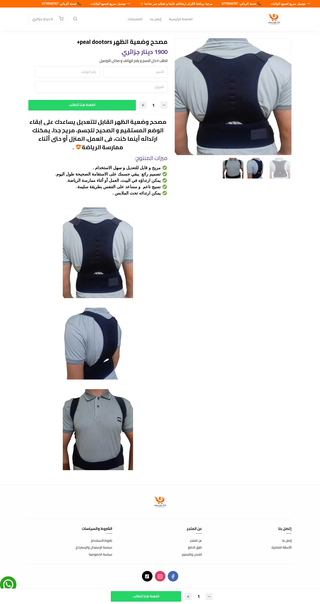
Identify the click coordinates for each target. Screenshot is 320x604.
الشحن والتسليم (192, 554)
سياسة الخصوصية (100, 554)
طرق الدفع (195, 547)
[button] (75, 19)
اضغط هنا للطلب (82, 104)
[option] (233, 96)
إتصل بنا (155, 19)
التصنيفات (135, 19)
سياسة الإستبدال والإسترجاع (94, 547)
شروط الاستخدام (101, 540)
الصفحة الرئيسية (181, 19)
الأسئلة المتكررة (282, 547)
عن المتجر (196, 540)
